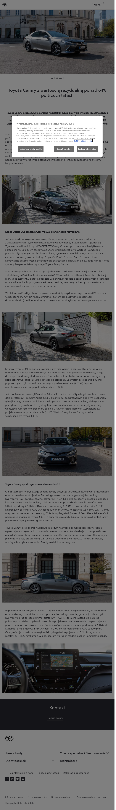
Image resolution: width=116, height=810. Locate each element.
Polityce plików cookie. (83, 141)
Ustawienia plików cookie (31, 149)
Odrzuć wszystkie (63, 149)
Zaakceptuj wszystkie (87, 149)
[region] (57, 136)
